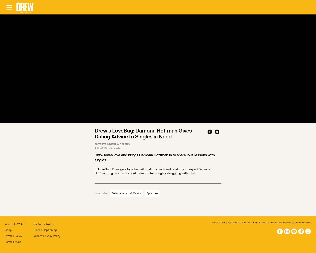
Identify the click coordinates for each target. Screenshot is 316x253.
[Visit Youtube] (294, 232)
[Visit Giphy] (308, 232)
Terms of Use (13, 242)
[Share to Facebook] (209, 132)
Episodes (152, 193)
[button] (25, 7)
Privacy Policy (13, 236)
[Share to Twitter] (217, 132)
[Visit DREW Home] (25, 7)
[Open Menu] (9, 7)
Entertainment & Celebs (126, 193)
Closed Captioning (45, 230)
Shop (8, 230)
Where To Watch (15, 224)
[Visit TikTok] (301, 232)
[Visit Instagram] (287, 232)
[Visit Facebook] (280, 232)
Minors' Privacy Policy (47, 236)
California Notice (43, 224)
